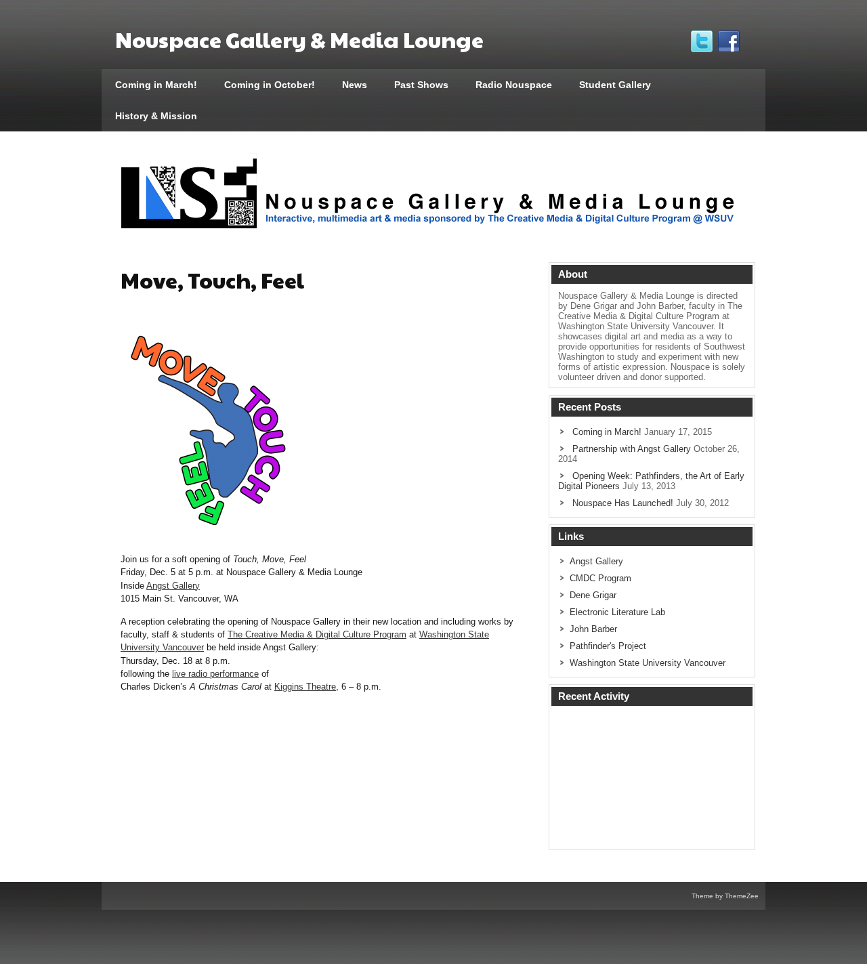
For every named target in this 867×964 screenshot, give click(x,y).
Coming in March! (156, 84)
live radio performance (215, 674)
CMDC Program (600, 578)
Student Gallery (615, 84)
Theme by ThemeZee (725, 896)
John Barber (593, 629)
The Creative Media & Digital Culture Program (317, 634)
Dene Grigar (593, 595)
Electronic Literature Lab (617, 612)
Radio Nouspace (513, 84)
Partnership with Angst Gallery (631, 449)
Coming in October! (269, 84)
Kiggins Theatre (305, 687)
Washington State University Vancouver (647, 663)
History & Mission (156, 115)
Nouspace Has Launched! (622, 503)
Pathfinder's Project (608, 646)
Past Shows (421, 84)
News (354, 84)
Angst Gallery (173, 586)
